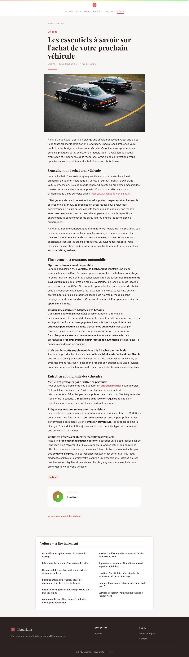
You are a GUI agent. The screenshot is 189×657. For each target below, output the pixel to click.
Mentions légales (147, 633)
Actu (78, 11)
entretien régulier (111, 385)
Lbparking (24, 629)
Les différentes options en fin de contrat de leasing (64, 555)
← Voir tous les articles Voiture (64, 516)
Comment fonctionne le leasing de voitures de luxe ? (122, 584)
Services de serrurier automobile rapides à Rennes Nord (121, 594)
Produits (97, 11)
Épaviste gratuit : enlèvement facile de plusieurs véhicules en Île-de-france (62, 581)
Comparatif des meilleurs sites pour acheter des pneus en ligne (65, 571)
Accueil (69, 11)
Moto (87, 11)
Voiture (120, 11)
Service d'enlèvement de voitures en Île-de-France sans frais (121, 555)
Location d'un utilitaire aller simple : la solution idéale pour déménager (119, 575)
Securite (109, 11)
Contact (143, 638)
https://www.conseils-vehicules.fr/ (110, 193)
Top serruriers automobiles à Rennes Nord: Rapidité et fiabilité (121, 565)
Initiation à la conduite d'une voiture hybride (65, 563)
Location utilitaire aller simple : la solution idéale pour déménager (64, 601)
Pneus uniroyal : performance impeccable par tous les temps (65, 591)
